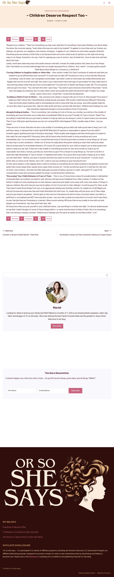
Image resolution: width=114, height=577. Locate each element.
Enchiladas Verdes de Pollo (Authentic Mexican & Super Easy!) (85, 233)
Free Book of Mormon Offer (14, 527)
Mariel (51, 21)
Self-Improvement (61, 11)
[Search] (107, 275)
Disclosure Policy (87, 573)
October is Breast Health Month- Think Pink (20, 233)
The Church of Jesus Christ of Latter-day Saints (23, 537)
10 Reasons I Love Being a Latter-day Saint (20, 532)
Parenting (49, 11)
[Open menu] (104, 2)
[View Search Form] (109, 3)
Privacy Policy (103, 573)
